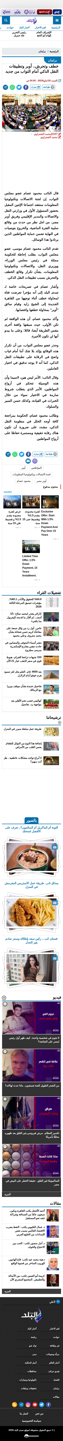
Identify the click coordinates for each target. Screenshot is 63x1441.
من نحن (39, 1413)
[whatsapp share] (12, 87)
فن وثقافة (54, 1345)
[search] (6, 20)
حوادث (10, 27)
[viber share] (34, 461)
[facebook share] (25, 87)
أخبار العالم (54, 1362)
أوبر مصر (41, 481)
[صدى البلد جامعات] (29, 11)
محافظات (32, 1371)
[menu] (57, 20)
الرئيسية (55, 27)
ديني (34, 1354)
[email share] (5, 87)
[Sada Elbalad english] (6, 11)
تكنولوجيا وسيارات (28, 1379)
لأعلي (52, 1302)
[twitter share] (19, 87)
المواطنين (36, 467)
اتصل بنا (24, 1413)
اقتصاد (56, 1379)
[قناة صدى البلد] (57, 11)
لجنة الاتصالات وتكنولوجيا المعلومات (31, 474)
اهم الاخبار (40, 27)
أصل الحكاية (31, 1362)
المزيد (7, 1194)
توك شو (33, 1345)
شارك (34, 87)
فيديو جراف (53, 1371)
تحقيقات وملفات (29, 1388)
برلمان (42, 51)
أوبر (23, 467)
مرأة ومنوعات (52, 1354)
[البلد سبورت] (44, 11)
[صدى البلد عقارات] (17, 11)
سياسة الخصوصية (31, 1420)
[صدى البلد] (31, 20)
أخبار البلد (24, 27)
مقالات (56, 1397)
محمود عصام (24, 481)
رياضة (34, 1337)
